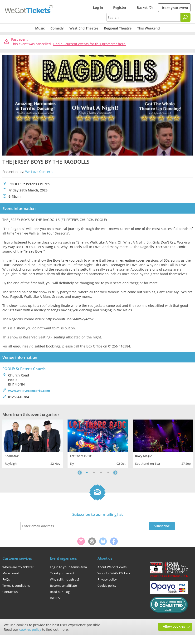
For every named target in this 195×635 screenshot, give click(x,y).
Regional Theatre (118, 28)
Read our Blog (60, 592)
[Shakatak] (32, 434)
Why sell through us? (64, 579)
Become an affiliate (63, 585)
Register (120, 7)
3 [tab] (101, 472)
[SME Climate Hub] (169, 611)
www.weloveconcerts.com (29, 390)
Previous (79, 472)
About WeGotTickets (112, 567)
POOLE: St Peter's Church (24, 368)
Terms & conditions (16, 585)
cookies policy (30, 629)
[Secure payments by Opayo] (169, 593)
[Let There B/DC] (97, 434)
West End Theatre (83, 28)
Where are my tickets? (18, 567)
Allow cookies (174, 626)
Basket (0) (144, 7)
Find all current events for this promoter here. (89, 44)
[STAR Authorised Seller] (169, 577)
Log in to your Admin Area (68, 567)
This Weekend (148, 28)
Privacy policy (107, 579)
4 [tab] (108, 472)
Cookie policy (107, 585)
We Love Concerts (39, 171)
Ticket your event (174, 7)
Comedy (57, 28)
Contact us (10, 592)
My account (10, 573)
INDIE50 (55, 598)
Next (115, 472)
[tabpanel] (32, 443)
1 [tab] (86, 472)
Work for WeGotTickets (114, 573)
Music (40, 28)
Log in (98, 7)
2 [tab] (94, 472)
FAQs (6, 579)
